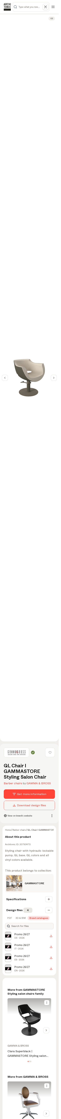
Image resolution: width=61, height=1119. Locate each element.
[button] (29, 1061)
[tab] (9, 918)
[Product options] (46, 1002)
